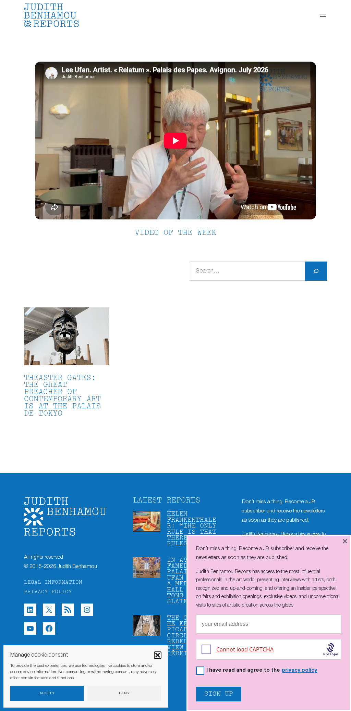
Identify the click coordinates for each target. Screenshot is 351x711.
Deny (124, 693)
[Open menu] (323, 15)
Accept (47, 693)
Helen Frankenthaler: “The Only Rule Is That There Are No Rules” (191, 529)
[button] (157, 655)
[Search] (316, 271)
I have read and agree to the (261, 670)
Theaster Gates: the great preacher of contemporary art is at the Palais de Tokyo (62, 396)
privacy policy (299, 670)
